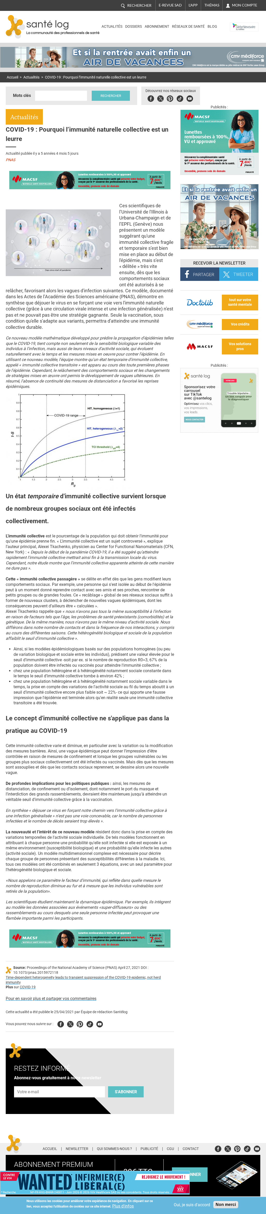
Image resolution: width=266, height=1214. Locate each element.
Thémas (211, 5)
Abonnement (157, 26)
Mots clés (22, 95)
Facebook (151, 97)
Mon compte (244, 5)
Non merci (226, 1204)
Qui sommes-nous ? (114, 1149)
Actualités (112, 26)
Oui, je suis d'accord (192, 1204)
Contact (191, 1149)
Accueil (12, 77)
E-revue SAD (170, 5)
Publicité (149, 1149)
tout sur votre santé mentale (240, 302)
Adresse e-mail (28, 1083)
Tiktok (179, 97)
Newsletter (77, 1149)
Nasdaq (238, 23)
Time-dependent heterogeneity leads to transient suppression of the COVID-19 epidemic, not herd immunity (83, 980)
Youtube (99, 1023)
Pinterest (170, 97)
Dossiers (133, 26)
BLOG (212, 26)
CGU (170, 1149)
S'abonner (126, 1091)
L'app (193, 5)
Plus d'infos (123, 1206)
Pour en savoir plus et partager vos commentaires (51, 998)
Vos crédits (240, 324)
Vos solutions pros (240, 346)
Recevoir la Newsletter (219, 263)
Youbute (190, 97)
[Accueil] (15, 27)
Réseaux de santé (188, 26)
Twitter (160, 97)
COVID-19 (28, 987)
